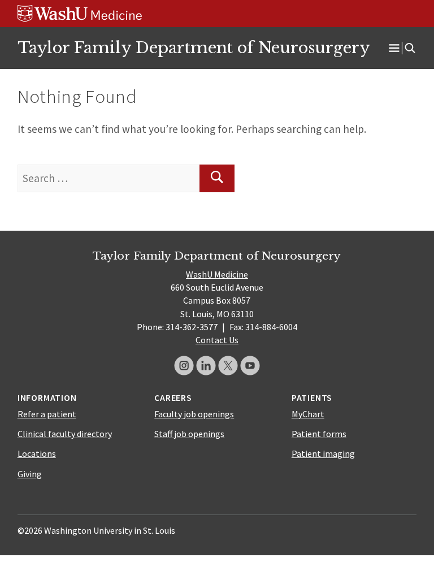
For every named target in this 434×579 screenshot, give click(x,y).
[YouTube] (250, 365)
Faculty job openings (194, 414)
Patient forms (319, 433)
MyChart (308, 414)
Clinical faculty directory (65, 433)
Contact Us (217, 339)
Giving (30, 473)
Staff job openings (189, 433)
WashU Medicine (217, 274)
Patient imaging (323, 453)
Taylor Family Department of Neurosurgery (194, 47)
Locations (37, 453)
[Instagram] (184, 365)
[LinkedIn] (206, 365)
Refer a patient (47, 414)
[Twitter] (228, 365)
